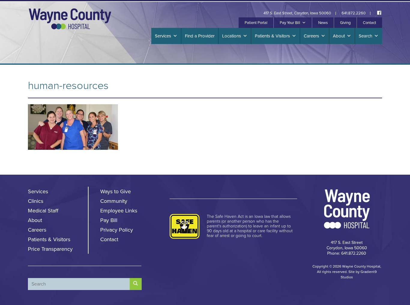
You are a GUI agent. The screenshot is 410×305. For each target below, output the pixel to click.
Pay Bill (108, 220)
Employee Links (118, 210)
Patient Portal (256, 22)
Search (365, 36)
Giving (345, 22)
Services (163, 36)
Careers (311, 36)
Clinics (35, 201)
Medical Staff (43, 210)
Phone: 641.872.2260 (346, 253)
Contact (369, 22)
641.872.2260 (354, 13)
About (339, 36)
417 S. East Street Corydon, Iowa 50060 (347, 245)
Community (113, 201)
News (323, 22)
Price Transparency (50, 249)
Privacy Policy (116, 230)
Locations (231, 36)
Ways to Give (115, 191)
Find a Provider (200, 36)
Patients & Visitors (272, 36)
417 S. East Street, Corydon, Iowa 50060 (297, 13)
